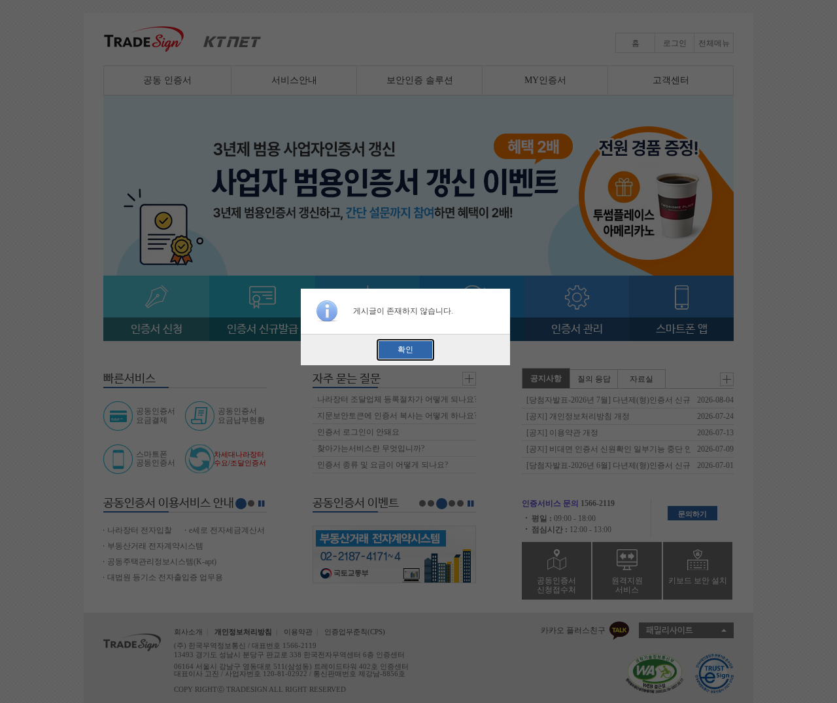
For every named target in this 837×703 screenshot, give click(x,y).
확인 (405, 349)
